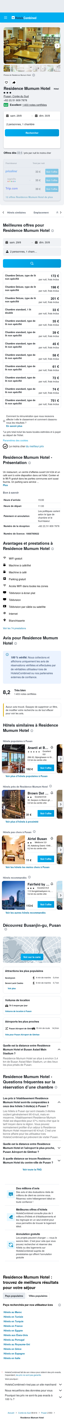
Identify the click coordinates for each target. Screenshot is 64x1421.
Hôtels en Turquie (13, 1321)
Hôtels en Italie (12, 1358)
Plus (5, 485)
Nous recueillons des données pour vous (29, 1390)
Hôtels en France (13, 1326)
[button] (5, 17)
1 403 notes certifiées (34, 105)
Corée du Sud (24, 1412)
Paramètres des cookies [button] (15, 440)
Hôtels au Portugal (14, 1339)
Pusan (44, 1412)
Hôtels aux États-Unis (16, 1335)
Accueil (11, 1412)
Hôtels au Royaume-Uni (17, 1344)
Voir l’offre (46, 767)
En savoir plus (14, 426)
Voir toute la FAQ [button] (32, 1169)
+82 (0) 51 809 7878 (15, 100)
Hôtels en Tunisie (13, 1316)
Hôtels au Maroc (13, 1312)
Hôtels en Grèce (12, 1349)
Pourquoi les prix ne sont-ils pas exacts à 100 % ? (29, 1397)
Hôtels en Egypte (13, 1330)
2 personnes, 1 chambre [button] (20, 124)
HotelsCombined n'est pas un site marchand (30, 1384)
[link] (26, 776)
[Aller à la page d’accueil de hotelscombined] (24, 17)
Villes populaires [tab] (38, 1295)
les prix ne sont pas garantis (28, 1375)
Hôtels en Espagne (14, 1353)
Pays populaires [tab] (14, 1295)
